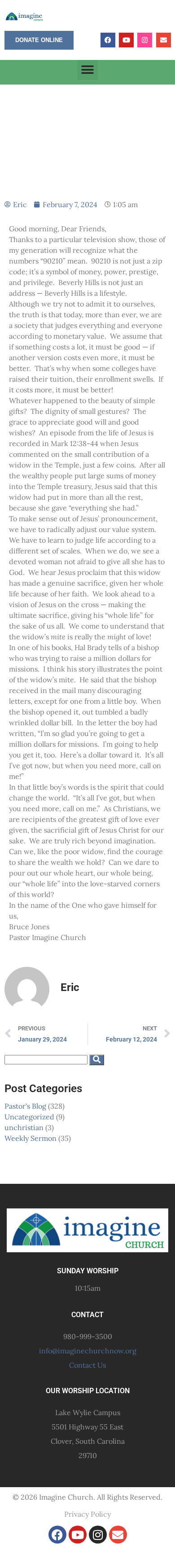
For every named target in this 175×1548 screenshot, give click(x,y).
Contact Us (87, 1365)
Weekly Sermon (30, 1138)
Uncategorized (29, 1116)
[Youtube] (126, 40)
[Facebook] (108, 40)
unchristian (24, 1127)
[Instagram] (144, 40)
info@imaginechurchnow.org (87, 1350)
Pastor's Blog (25, 1105)
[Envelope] (163, 40)
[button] (88, 70)
